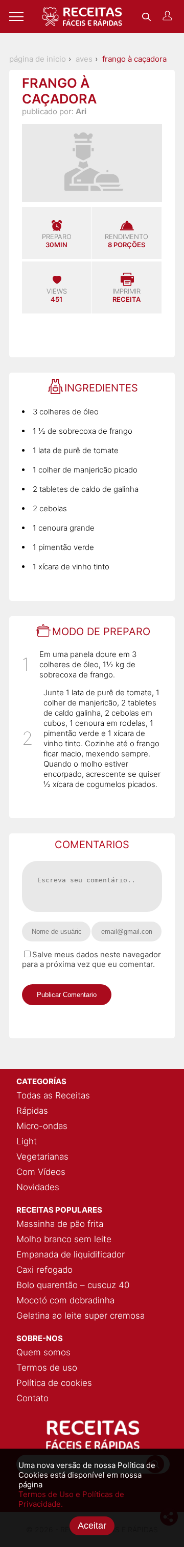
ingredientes (101, 388)
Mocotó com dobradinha (65, 1300)
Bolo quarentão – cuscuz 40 (72, 1285)
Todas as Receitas (53, 1095)
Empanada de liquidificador (70, 1254)
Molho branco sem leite (63, 1239)
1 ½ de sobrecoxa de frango (82, 431)
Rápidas (32, 1111)
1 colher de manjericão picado (85, 470)
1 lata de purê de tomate (76, 450)
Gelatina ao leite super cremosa (80, 1315)
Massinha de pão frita (59, 1224)
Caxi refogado (44, 1270)
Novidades (37, 1187)
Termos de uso (46, 1367)
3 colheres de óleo (66, 411)
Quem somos (43, 1352)
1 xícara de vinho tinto (71, 566)
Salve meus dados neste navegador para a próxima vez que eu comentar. (91, 959)
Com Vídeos (40, 1172)
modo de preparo (101, 631)
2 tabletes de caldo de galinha (86, 489)
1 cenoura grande (64, 528)
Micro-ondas (41, 1126)
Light (26, 1141)
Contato (32, 1398)
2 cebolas (50, 508)
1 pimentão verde (63, 547)
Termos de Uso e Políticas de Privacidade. (71, 1499)
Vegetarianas (42, 1156)
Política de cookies (54, 1383)
